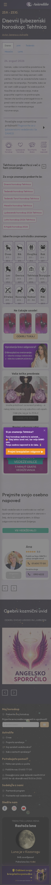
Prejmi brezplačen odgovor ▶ (25, 451)
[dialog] (25, 442)
